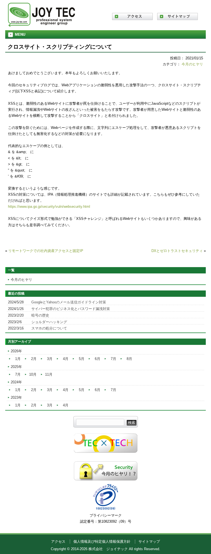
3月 (49, 359)
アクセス (58, 541)
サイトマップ (149, 541)
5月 (81, 359)
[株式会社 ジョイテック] (41, 25)
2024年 (16, 382)
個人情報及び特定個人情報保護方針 (102, 541)
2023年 (16, 397)
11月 (48, 374)
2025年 (16, 367)
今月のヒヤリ (192, 64)
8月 (129, 359)
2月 (34, 359)
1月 (18, 359)
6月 (97, 359)
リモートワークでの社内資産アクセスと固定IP (45, 251)
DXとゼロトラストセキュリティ (177, 251)
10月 (33, 374)
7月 (113, 359)
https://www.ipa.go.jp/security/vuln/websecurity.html (49, 206)
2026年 (16, 351)
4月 (65, 359)
